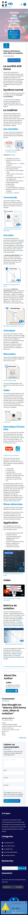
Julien (9, 682)
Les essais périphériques (10, 852)
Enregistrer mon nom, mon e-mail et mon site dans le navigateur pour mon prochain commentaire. (13, 794)
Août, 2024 (6, 46)
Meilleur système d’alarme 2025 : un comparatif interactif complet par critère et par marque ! (13, 656)
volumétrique (19, 245)
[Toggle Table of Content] (17, 60)
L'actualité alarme (9, 843)
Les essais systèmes (13, 32)
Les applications (8, 849)
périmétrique (10, 245)
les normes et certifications (11, 100)
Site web (6, 785)
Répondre (23, 738)
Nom (5, 770)
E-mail (6, 778)
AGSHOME (13, 72)
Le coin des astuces (9, 846)
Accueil (13, 31)
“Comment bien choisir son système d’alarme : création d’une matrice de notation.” (13, 623)
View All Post (10, 690)
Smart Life (20, 247)
